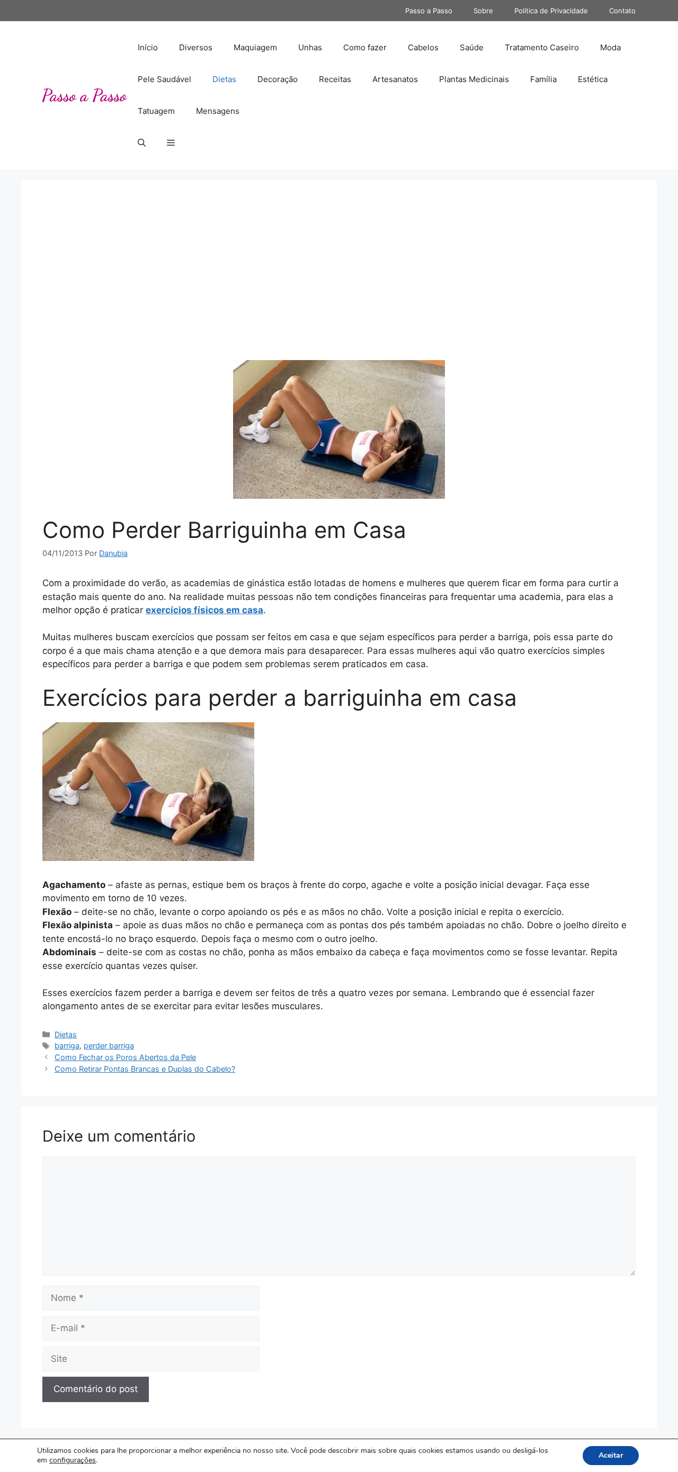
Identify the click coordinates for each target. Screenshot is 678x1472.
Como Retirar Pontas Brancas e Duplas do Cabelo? (145, 1068)
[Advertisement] (339, 281)
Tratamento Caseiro (542, 47)
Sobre (483, 10)
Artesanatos (395, 79)
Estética (593, 79)
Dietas (224, 79)
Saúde (472, 47)
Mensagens (217, 111)
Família (543, 79)
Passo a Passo (428, 10)
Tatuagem (156, 111)
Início (148, 47)
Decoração (277, 79)
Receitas (335, 79)
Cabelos (423, 47)
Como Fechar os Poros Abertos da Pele (125, 1057)
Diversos (195, 47)
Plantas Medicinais (474, 79)
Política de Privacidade (551, 10)
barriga (67, 1045)
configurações (72, 1460)
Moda (610, 47)
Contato (622, 10)
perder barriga (109, 1045)
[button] (141, 143)
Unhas (310, 47)
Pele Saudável (164, 79)
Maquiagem (255, 47)
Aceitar (611, 1455)
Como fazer (365, 47)
